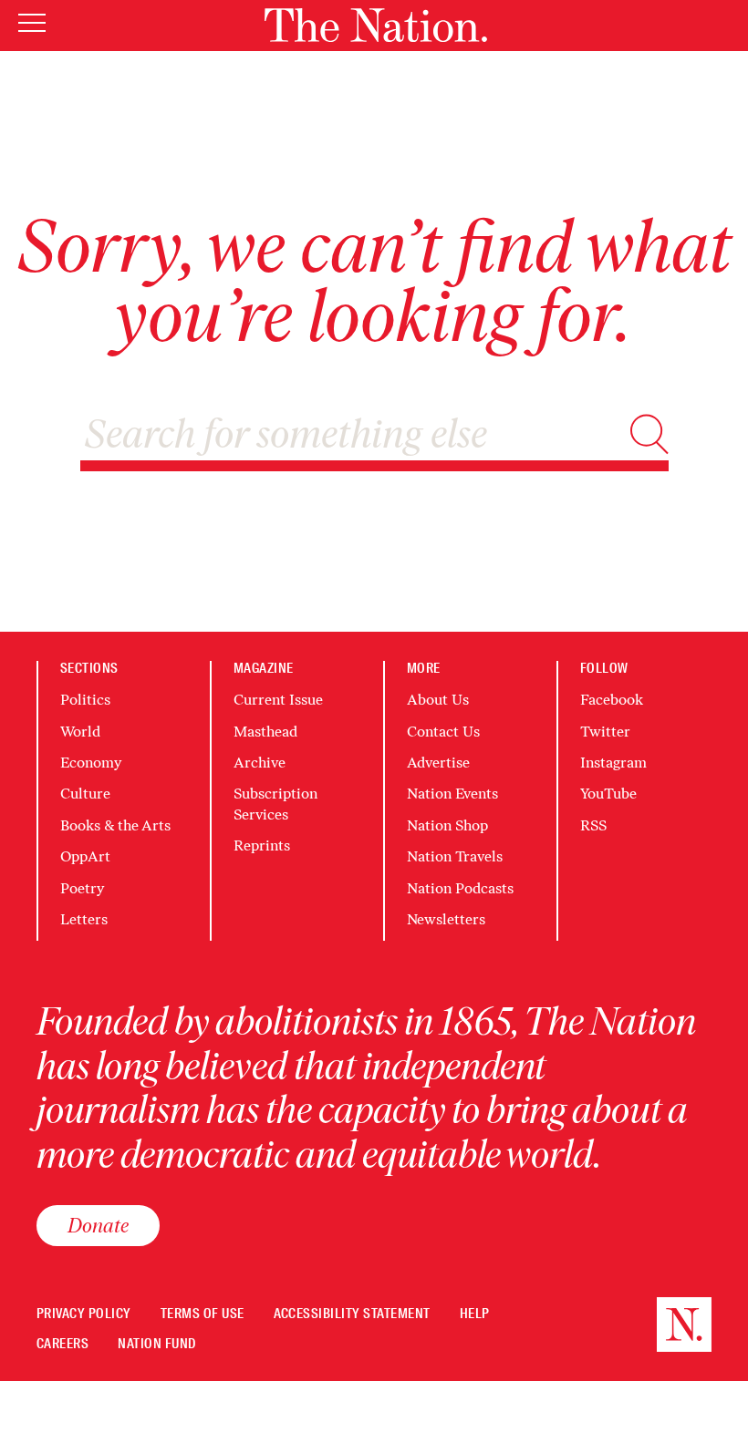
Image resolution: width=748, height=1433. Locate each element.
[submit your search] (649, 434)
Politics (85, 699)
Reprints (262, 845)
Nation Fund (156, 1344)
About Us (438, 699)
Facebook (611, 699)
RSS (593, 825)
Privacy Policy (83, 1314)
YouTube (608, 793)
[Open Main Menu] (32, 24)
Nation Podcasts (460, 888)
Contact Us (443, 731)
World (80, 731)
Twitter (605, 731)
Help (475, 1314)
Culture (85, 793)
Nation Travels (455, 856)
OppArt (85, 856)
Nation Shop (447, 825)
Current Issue (278, 699)
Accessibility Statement (352, 1314)
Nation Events (452, 793)
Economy (90, 762)
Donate (98, 1225)
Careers (62, 1344)
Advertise (438, 762)
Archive (260, 762)
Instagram (613, 762)
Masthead (265, 731)
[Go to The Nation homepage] (376, 25)
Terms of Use (202, 1314)
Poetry (82, 888)
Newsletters (446, 919)
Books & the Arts (115, 825)
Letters (84, 919)
